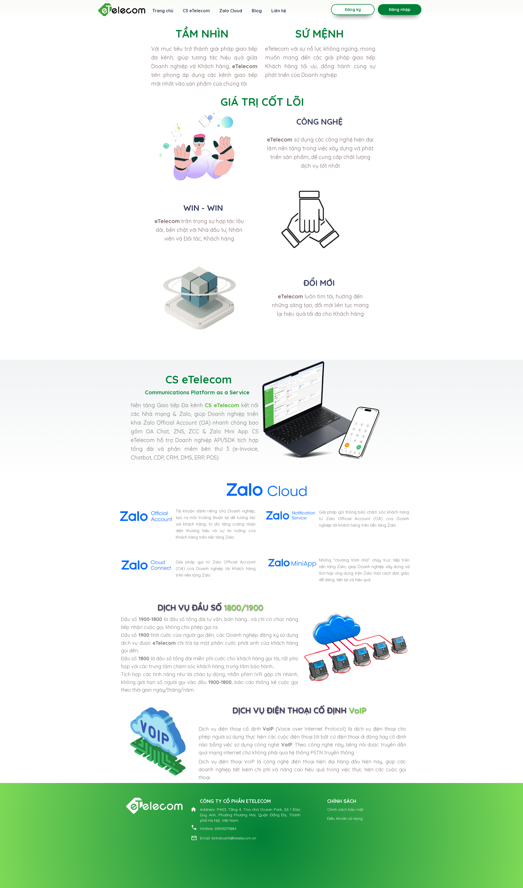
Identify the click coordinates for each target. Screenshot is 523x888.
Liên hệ (278, 10)
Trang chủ (162, 10)
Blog (257, 10)
